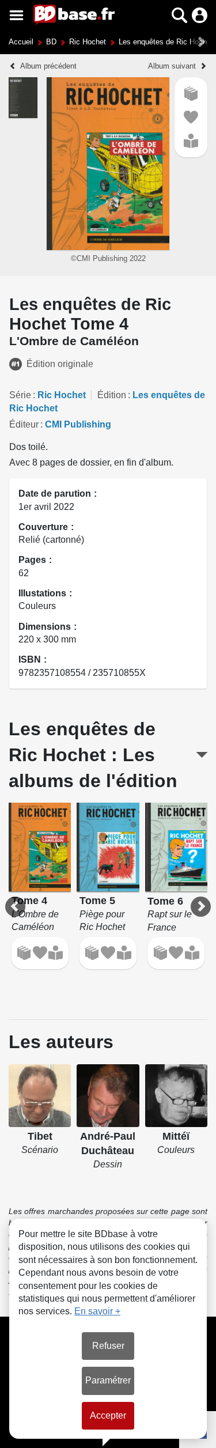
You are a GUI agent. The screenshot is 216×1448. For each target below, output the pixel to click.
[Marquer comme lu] (191, 141)
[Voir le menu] (16, 15)
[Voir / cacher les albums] (201, 754)
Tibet (40, 1136)
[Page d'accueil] (74, 15)
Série (20, 395)
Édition (111, 395)
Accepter (108, 1415)
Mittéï (176, 1136)
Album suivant (172, 66)
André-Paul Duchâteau (107, 1143)
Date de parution (54, 493)
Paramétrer (108, 1380)
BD (51, 41)
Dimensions (44, 627)
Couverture (43, 527)
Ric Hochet (87, 41)
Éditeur (24, 424)
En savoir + (97, 1311)
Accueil (21, 41)
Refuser (108, 1346)
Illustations (42, 593)
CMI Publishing (78, 424)
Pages (32, 560)
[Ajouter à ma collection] (191, 93)
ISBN (29, 659)
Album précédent (48, 66)
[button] (159, 15)
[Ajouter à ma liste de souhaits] (191, 117)
